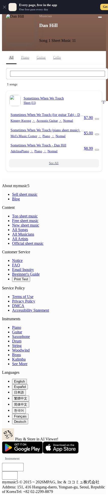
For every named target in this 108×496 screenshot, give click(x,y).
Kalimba (19, 359)
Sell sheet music (24, 194)
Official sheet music (27, 243)
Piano (16, 327)
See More (19, 364)
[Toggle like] (100, 17)
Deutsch (20, 422)
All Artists (20, 239)
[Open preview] (97, 119)
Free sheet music (25, 220)
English (19, 381)
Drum (16, 341)
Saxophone (21, 336)
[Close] (5, 7)
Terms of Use (22, 296)
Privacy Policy (23, 301)
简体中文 (20, 404)
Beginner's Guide (26, 274)
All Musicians (23, 234)
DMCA (18, 306)
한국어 (19, 410)
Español (20, 387)
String (17, 345)
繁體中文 (20, 398)
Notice (17, 260)
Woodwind (21, 350)
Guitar (17, 332)
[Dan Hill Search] (57, 74)
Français (20, 416)
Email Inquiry (23, 269)
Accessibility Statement (30, 310)
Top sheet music (25, 216)
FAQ (16, 265)
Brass (16, 355)
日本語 (19, 392)
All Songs (20, 230)
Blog (16, 199)
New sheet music (25, 225)
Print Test (21, 279)
